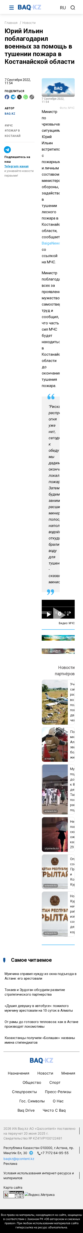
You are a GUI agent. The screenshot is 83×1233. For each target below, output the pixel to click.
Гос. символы (32, 1101)
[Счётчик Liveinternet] (13, 1194)
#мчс (9, 125)
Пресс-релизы (58, 1091)
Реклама (10, 1163)
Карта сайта (12, 1187)
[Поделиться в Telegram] (13, 97)
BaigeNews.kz (54, 243)
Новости (29, 23)
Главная (11, 23)
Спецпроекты (24, 1091)
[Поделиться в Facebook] (7, 97)
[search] (72, 7)
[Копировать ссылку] (32, 97)
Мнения (68, 1073)
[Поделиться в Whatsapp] (25, 97)
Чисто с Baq (54, 1110)
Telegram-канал (16, 166)
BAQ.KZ (10, 113)
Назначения (18, 1073)
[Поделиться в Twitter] (19, 97)
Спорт (55, 1082)
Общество (32, 1082)
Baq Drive (26, 1110)
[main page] (36, 7)
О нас (58, 1101)
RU (63, 8)
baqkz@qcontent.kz (18, 1159)
